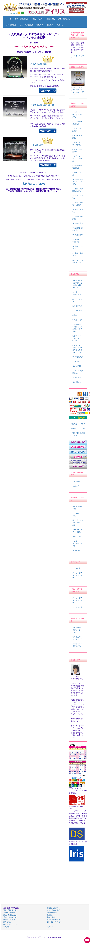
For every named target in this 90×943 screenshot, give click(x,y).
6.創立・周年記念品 (77, 150)
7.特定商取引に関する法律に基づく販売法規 (77, 327)
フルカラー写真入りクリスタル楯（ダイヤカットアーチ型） (77, 90)
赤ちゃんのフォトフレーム (77, 637)
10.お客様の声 (77, 357)
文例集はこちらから (34, 183)
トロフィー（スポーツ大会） (77, 543)
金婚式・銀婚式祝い (54, 919)
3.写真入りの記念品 (77, 129)
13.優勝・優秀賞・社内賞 (77, 203)
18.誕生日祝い (77, 235)
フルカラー (51, 924)
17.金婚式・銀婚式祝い (77, 229)
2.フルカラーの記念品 (77, 122)
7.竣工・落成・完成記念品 (77, 158)
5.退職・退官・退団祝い (77, 143)
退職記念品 (51, 19)
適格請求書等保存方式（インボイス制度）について (77, 284)
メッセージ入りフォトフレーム (77, 575)
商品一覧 (60, 24)
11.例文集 (76, 361)
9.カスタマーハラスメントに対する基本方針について (77, 348)
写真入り (39, 24)
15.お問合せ (76, 382)
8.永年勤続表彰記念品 (77, 166)
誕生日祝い (7, 922)
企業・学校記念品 (21, 19)
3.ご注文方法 (77, 306)
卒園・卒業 (51, 917)
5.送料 (74, 315)
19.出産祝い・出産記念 (77, 240)
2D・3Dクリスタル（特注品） (77, 522)
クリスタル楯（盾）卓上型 (42, 104)
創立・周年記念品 (64, 19)
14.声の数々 (76, 377)
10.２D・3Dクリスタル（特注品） (77, 181)
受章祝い (50, 915)
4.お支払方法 (77, 310)
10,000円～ (76, 486)
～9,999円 (76, 481)
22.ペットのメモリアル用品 (77, 261)
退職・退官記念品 (10, 910)
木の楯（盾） (77, 550)
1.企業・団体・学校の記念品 (77, 114)
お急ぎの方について (78, 428)
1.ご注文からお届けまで (77, 293)
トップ (8, 19)
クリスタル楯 (77, 607)
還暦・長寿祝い (9, 912)
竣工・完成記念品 (26, 24)
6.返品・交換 (77, 319)
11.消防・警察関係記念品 (77, 189)
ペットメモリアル (10, 924)
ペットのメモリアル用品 (77, 644)
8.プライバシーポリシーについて (77, 338)
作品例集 (50, 24)
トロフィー (76, 536)
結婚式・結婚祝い (10, 919)
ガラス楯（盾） (37, 145)
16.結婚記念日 (77, 223)
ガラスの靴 (76, 568)
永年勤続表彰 (11, 24)
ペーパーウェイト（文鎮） (77, 530)
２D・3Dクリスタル (54, 922)
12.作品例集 (76, 366)
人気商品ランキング (78, 424)
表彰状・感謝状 (37, 19)
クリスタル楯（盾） (39, 63)
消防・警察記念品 (10, 917)
